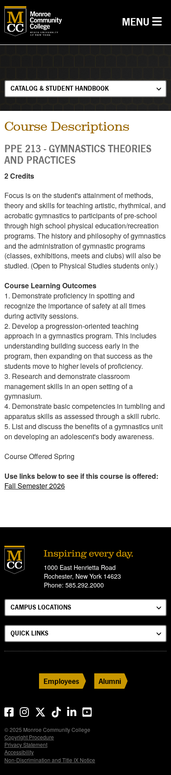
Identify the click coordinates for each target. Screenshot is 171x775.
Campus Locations (41, 607)
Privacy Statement (25, 744)
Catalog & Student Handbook (60, 88)
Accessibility (19, 752)
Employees (61, 681)
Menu (144, 21)
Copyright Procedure (29, 737)
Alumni (110, 681)
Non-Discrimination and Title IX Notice (49, 760)
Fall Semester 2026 (34, 486)
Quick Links (29, 633)
